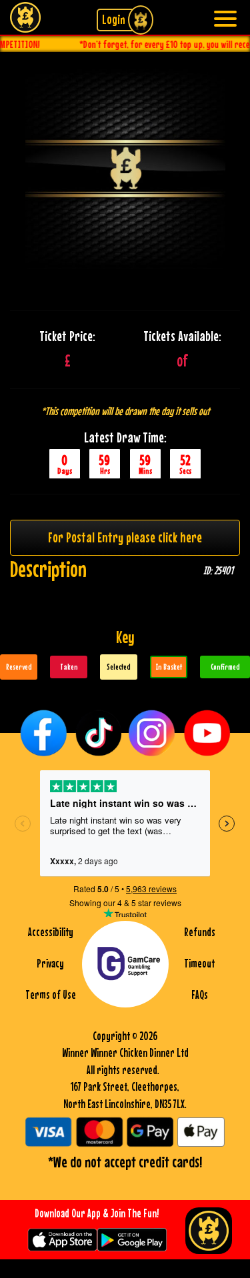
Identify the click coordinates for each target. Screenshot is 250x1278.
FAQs (199, 994)
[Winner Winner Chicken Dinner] (25, 15)
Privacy (50, 963)
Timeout (199, 963)
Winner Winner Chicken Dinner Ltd (125, 1052)
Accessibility (50, 932)
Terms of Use (50, 994)
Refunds (199, 932)
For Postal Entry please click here (125, 537)
